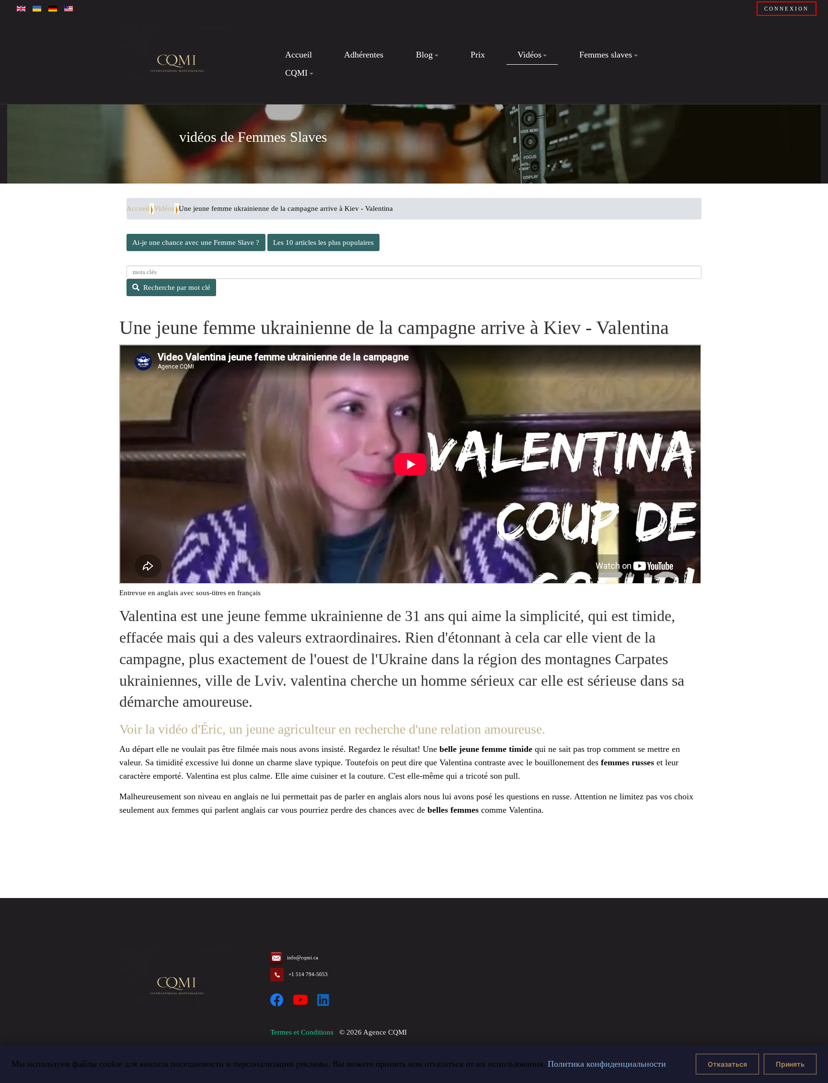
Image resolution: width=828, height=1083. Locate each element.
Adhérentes (363, 54)
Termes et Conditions (302, 1032)
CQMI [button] (296, 73)
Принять (790, 1064)
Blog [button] (424, 54)
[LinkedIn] (323, 1000)
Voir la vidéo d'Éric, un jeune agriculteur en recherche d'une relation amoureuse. (332, 729)
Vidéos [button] (529, 54)
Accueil (298, 54)
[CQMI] (176, 64)
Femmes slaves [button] (605, 54)
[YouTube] (300, 1000)
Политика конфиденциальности (607, 1064)
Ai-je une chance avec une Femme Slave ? (195, 242)
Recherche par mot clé (176, 287)
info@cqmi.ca (302, 957)
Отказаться (727, 1064)
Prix (478, 54)
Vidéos (164, 208)
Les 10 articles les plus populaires (323, 242)
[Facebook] (277, 1000)
